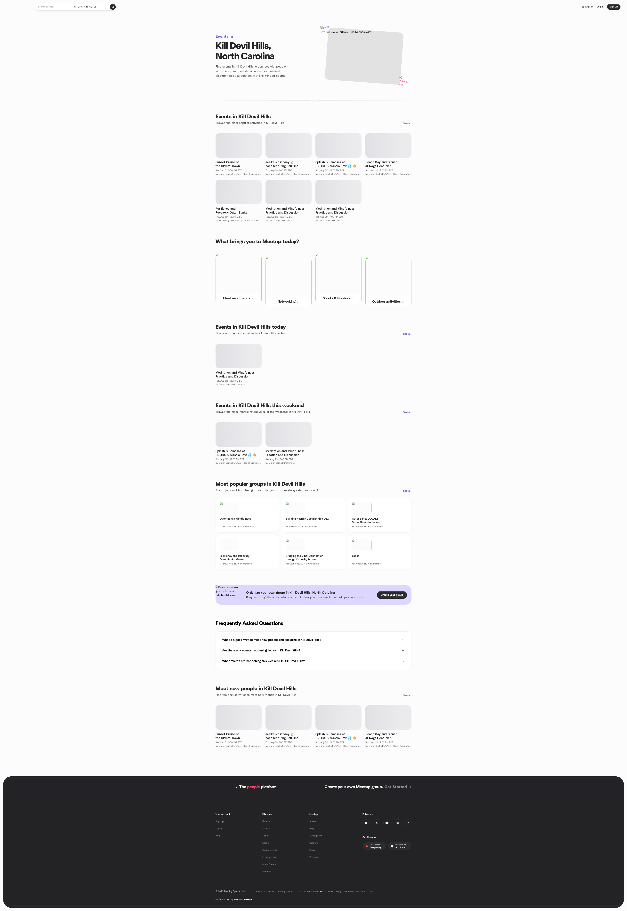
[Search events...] (113, 7)
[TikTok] (407, 822)
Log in (219, 828)
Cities (265, 843)
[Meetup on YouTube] (387, 822)
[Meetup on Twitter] (376, 822)
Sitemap (266, 872)
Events (266, 828)
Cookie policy (334, 891)
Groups (266, 821)
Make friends (269, 864)
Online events (269, 850)
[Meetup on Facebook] (366, 822)
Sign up (220, 821)
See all (407, 123)
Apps (312, 850)
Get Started (396, 787)
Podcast (313, 857)
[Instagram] (397, 822)
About (312, 821)
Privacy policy (285, 891)
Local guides (269, 857)
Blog (311, 828)
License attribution (355, 891)
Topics (266, 836)
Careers (313, 843)
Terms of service (265, 891)
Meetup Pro (315, 836)
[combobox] (90, 6)
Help (218, 836)
